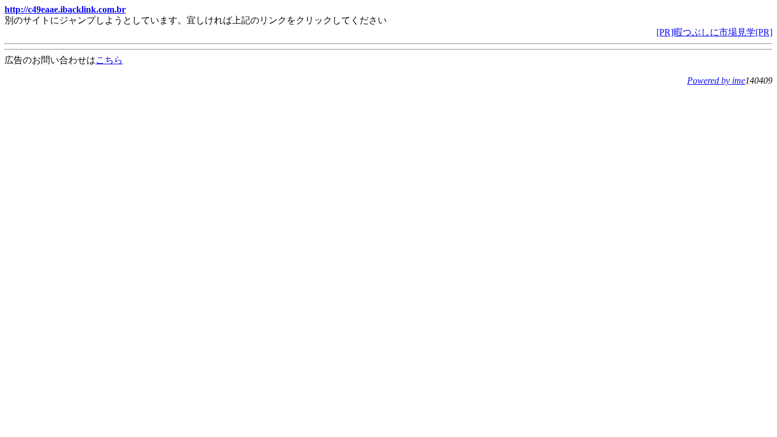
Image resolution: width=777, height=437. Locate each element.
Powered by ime (716, 80)
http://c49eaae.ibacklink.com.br (65, 9)
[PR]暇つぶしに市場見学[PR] (714, 32)
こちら (109, 60)
